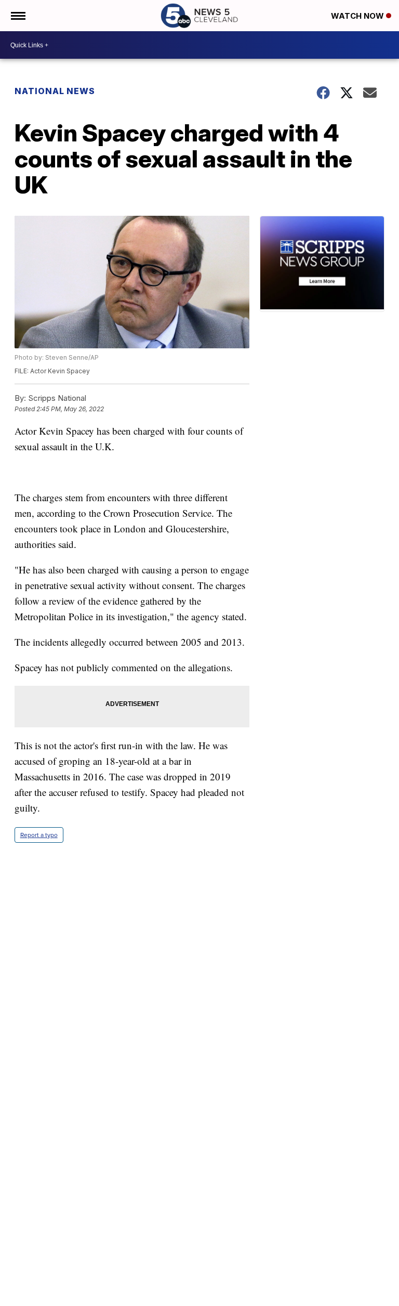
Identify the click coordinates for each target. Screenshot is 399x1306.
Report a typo (39, 835)
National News (55, 91)
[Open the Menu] (17, 15)
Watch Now (358, 16)
